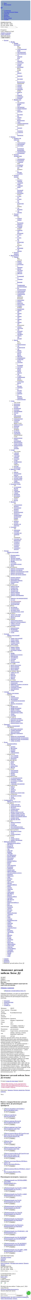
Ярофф (9, 953)
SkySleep (9, 878)
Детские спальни (15, 558)
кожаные (19, 393)
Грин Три (10, 850)
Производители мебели (14, 843)
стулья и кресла (15, 838)
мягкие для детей (20, 269)
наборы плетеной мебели (18, 815)
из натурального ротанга (18, 828)
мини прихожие (15, 732)
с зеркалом (19, 75)
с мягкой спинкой (16, 453)
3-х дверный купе (19, 56)
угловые (19, 263)
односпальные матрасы (18, 505)
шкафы (13, 653)
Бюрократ (10, 874)
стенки (12, 714)
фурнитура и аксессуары (17, 792)
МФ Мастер (10, 899)
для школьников (15, 602)
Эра (8, 849)
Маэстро (9, 905)
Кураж (9, 880)
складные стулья (16, 459)
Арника (9, 908)
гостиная (19, 88)
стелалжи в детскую (17, 548)
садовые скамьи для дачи (18, 813)
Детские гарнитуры (16, 559)
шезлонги (13, 807)
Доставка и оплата (6, 1257)
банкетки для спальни (17, 720)
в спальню (19, 127)
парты (12, 565)
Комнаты (13, 556)
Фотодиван (10, 858)
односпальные (21, 142)
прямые (19, 261)
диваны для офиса (20, 333)
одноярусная (14, 588)
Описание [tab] (7, 1000)
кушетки (19, 272)
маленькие (20, 96)
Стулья (12, 450)
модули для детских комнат (18, 574)
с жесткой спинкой (16, 456)
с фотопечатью (21, 81)
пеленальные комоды (17, 474)
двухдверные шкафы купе (21, 104)
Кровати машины (16, 253)
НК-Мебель (10, 893)
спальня (19, 85)
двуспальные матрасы (17, 508)
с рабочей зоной (20, 186)
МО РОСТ (10, 844)
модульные (20, 67)
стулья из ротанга (15, 834)
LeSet (8, 956)
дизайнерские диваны (21, 294)
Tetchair (9, 924)
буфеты (13, 786)
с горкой (19, 227)
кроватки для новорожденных (19, 598)
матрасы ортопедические (18, 511)
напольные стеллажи (17, 530)
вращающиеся (21, 358)
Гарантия (6, 13)
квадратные (17, 467)
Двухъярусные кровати (16, 1263)
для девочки (19, 211)
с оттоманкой (20, 275)
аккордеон (20, 303)
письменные (17, 408)
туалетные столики (17, 421)
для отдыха (19, 375)
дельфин (19, 306)
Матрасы (13, 502)
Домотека (10, 889)
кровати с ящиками (20, 225)
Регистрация (7, 4)
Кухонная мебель (12, 743)
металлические (21, 399)
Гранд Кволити (11, 865)
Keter (8, 929)
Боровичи (10, 907)
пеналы (13, 791)
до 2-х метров (14, 755)
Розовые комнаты (16, 577)
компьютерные (21, 344)
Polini (8, 864)
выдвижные (20, 160)
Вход (5, 3)
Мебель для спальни (13, 693)
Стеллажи (13, 527)
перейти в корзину (6, 33)
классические (14, 770)
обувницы (17, 482)
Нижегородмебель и (13, 902)
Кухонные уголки (16, 484)
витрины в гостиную (16, 654)
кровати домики (19, 219)
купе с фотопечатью (21, 119)
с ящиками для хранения (17, 784)
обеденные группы (17, 406)
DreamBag (10, 930)
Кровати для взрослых (17, 139)
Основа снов (10, 870)
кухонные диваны (16, 779)
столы (12, 797)
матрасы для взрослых (17, 524)
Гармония (10, 868)
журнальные (14, 683)
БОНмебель (10, 847)
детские (16, 413)
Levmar (9, 911)
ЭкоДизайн (10, 932)
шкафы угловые (15, 709)
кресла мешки (19, 369)
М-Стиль (9, 910)
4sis (8, 933)
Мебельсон (10, 876)
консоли (13, 677)
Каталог (6, 40)
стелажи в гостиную (17, 542)
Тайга (9, 890)
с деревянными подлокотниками (22, 285)
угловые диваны (15, 648)
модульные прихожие (17, 729)
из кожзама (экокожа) (20, 396)
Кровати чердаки (16, 176)
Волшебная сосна (12, 920)
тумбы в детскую (15, 623)
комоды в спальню (16, 711)
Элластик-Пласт (11, 927)
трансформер (21, 159)
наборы (16, 490)
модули (13, 660)
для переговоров (17, 415)
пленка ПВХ (14, 766)
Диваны (16, 257)
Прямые (13, 751)
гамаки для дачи (15, 804)
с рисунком (20, 78)
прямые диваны (15, 647)
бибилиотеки (14, 656)
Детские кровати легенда (14, 873)
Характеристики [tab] (8, 1002)
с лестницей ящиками (20, 190)
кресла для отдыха (16, 665)
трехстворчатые (21, 53)
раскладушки (14, 810)
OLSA (9, 941)
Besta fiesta (10, 942)
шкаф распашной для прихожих (20, 737)
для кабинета (14, 657)
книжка (19, 301)
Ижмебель (10, 859)
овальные (16, 426)
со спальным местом (17, 487)
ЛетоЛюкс (10, 939)
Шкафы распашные (17, 44)
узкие (18, 122)
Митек (9, 936)
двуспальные (20, 144)
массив (16, 500)
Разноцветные (15, 582)
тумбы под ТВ (18, 476)
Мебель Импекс (11, 871)
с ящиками (19, 281)
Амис (8, 877)
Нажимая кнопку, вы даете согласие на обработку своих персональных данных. (15, 1297)
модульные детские (16, 564)
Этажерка (10, 914)
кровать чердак (15, 586)
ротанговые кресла (20, 382)
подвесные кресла (20, 360)
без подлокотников (21, 288)
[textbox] (8, 27)
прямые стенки (15, 641)
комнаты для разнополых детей (19, 571)
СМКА (9, 922)
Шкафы (13, 42)
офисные (19, 273)
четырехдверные (22, 108)
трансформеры (21, 151)
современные (14, 772)
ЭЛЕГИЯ (9, 853)
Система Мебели (12, 884)
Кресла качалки (5, 1263)
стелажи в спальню (17, 545)
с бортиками (20, 222)
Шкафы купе (17, 99)
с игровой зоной (20, 183)
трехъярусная (14, 591)
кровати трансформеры (17, 595)
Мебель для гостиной (13, 635)
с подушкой (20, 364)
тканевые (19, 387)
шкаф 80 (19, 95)
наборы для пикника (16, 840)
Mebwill (9, 895)
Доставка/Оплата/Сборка (11, 12)
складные (20, 362)
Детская (6, 551)
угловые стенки (15, 643)
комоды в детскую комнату (18, 622)
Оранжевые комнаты (16, 580)
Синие (12, 583)
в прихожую (20, 134)
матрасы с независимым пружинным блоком (18, 516)
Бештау (9, 862)
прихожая (20, 89)
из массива (19, 171)
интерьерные (21, 153)
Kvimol (9, 938)
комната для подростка (17, 573)
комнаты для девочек (16, 570)
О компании (7, 10)
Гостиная (6, 634)
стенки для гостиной (16, 638)
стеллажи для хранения (17, 533)
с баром (16, 493)
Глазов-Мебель (11, 948)
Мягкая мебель (15, 255)
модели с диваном (19, 180)
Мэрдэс (9, 901)
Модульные (14, 748)
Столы (12, 401)
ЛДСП (16, 499)
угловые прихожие (16, 730)
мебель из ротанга (16, 822)
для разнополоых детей (17, 611)
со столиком (19, 278)
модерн (13, 773)
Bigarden (9, 935)
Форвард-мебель (12, 861)
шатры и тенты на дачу (17, 812)
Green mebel (10, 892)
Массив (13, 767)
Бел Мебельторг (11, 855)
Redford (9, 852)
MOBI (9, 886)
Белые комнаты (15, 579)
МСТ (8, 916)
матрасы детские (16, 521)
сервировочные (18, 418)
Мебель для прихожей (13, 726)
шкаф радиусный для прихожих (20, 739)
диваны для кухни (20, 327)
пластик (13, 764)
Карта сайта (4, 1276)
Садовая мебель (8, 800)
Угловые (13, 749)
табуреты (13, 789)
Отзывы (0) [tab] (7, 1005)
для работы (19, 349)
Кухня (5, 742)
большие (19, 98)
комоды (16, 472)
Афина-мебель (11, 944)
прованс (13, 775)
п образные (19, 266)
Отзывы (6, 19)
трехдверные (20, 107)
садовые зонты (15, 818)
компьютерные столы (17, 681)
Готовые (13, 746)
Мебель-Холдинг (12, 913)
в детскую (20, 132)
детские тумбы (18, 478)
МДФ (12, 763)
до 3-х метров (14, 757)
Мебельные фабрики (10, 841)
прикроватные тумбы (17, 712)
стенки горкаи (15, 640)
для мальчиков (20, 247)
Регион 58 (10, 846)
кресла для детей (15, 616)
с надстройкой (15, 631)
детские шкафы (19, 64)
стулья (12, 632)
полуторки (20, 145)
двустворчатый (21, 52)
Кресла (16, 340)
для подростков (20, 202)
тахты (12, 702)
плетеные (20, 367)
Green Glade (10, 945)
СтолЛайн (10, 950)
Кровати (13, 137)
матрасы (13, 617)
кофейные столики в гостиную (19, 684)
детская (19, 86)
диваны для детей (16, 614)
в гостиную (20, 130)
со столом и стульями (17, 781)
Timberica (9, 926)
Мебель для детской (12, 552)
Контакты (7, 16)
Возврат (6, 15)
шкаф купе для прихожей (18, 736)
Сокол (9, 954)
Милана (9, 883)
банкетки (13, 675)
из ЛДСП (19, 174)
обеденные (17, 404)
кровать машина (15, 592)
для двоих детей (15, 610)
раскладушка (20, 304)
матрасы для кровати (16, 703)
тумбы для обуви (15, 740)
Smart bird (10, 923)
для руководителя (21, 346)
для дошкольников (16, 601)
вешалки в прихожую (17, 733)
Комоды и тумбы (15, 469)
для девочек (19, 250)
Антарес (9, 887)
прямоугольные (18, 424)
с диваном (20, 162)
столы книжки (15, 686)
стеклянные (17, 433)
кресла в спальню (16, 721)
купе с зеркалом (19, 110)
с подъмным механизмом (18, 700)
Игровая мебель (15, 555)
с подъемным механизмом (20, 148)
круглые (16, 427)
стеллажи (13, 659)
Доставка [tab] (6, 1003)
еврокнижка (20, 300)
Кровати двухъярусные (18, 155)
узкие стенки (14, 644)
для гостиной (19, 330)
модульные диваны (16, 650)
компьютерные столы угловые (18, 443)
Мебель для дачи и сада (13, 801)
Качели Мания (11, 856)
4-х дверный (19, 60)
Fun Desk (9, 898)
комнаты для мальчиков (17, 568)
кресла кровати (19, 372)
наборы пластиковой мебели (19, 816)
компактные (20, 309)
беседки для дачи (15, 819)
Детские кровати (16, 214)
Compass (9, 919)
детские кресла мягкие (19, 353)
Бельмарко (10, 867)
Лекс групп (10, 881)
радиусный (20, 62)
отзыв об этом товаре (12, 1081)
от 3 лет (13, 599)
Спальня (6, 691)
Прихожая (7, 724)
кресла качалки (15, 666)
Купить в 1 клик (5, 980)
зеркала (13, 678)
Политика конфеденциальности (10, 1289)
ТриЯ (8, 917)
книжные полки (15, 625)
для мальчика (19, 208)
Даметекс (10, 947)
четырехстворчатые (22, 123)
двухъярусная (14, 589)
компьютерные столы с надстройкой (18, 439)
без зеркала (19, 72)
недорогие (20, 165)
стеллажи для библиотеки (17, 539)
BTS (8, 904)
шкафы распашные (16, 708)
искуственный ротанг (17, 827)
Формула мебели (12, 896)
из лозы (19, 392)
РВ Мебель (10, 951)
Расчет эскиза (8, 18)
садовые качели (15, 809)
